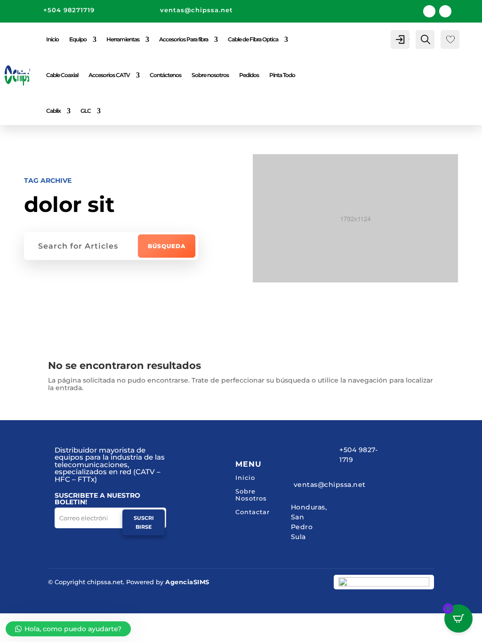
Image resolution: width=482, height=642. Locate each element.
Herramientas (122, 39)
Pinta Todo (282, 74)
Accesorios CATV (109, 74)
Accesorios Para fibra (183, 39)
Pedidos (249, 74)
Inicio (52, 39)
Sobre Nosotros (251, 494)
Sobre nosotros (210, 74)
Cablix (53, 110)
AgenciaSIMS (187, 582)
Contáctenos (165, 74)
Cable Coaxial (62, 74)
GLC (85, 110)
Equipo (78, 39)
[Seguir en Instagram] (445, 11)
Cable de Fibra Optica (253, 39)
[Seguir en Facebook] (429, 11)
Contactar (252, 512)
